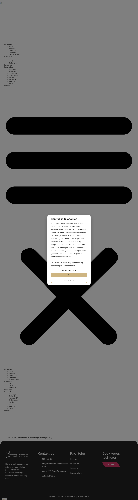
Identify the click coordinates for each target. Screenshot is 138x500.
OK (69, 275)
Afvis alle (69, 281)
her (73, 266)
